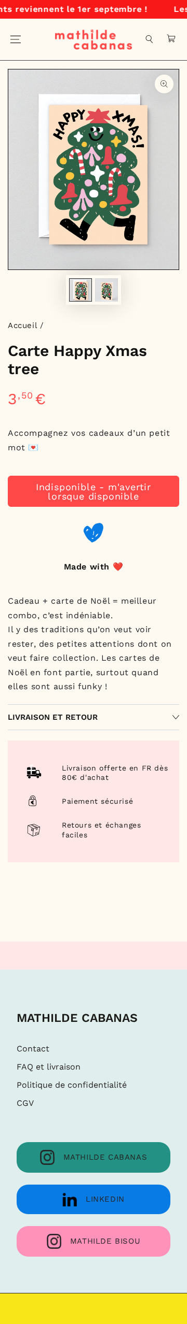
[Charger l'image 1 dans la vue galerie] (80, 290)
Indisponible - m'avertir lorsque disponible (93, 491)
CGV (25, 1103)
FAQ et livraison (49, 1067)
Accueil (22, 325)
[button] (149, 39)
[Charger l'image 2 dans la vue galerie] (106, 290)
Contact (33, 1048)
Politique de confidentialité (72, 1085)
